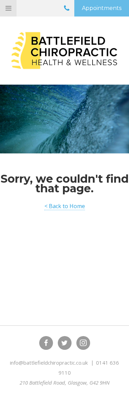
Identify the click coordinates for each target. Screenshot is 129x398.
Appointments (101, 8)
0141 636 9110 (66, 9)
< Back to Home (64, 206)
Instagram (83, 343)
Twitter (65, 343)
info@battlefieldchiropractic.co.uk (49, 362)
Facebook (46, 343)
